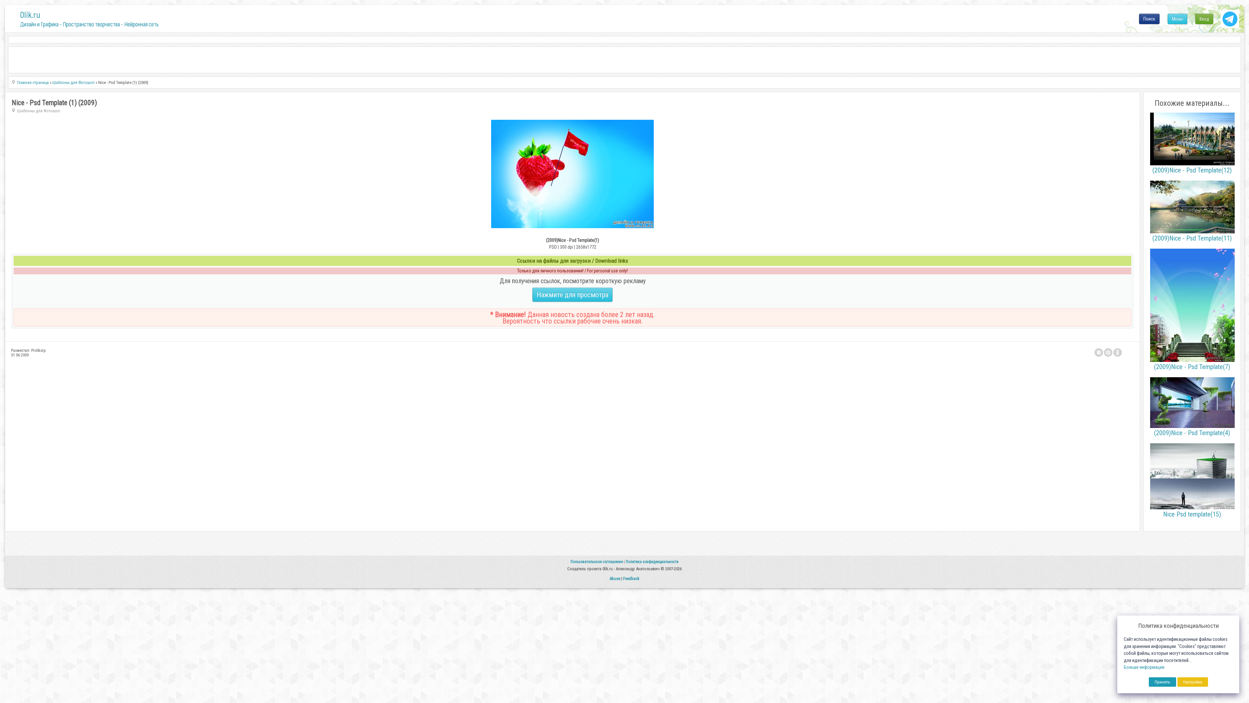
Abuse (615, 578)
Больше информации (1144, 667)
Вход (1204, 18)
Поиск (1149, 18)
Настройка (1192, 682)
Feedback (631, 578)
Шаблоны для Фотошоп (38, 110)
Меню (1177, 18)
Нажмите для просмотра (572, 295)
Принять (1162, 682)
